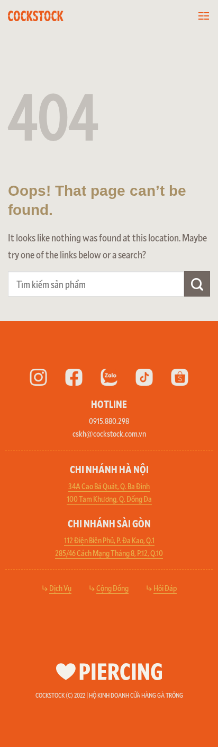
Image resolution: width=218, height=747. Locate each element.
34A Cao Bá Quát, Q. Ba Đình (109, 485)
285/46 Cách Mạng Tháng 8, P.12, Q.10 (109, 552)
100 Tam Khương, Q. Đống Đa (109, 498)
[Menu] (203, 16)
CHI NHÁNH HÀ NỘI (109, 469)
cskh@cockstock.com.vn (109, 433)
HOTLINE (109, 404)
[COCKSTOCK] (51, 16)
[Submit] (197, 284)
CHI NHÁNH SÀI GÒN (109, 523)
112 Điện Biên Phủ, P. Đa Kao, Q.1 (109, 539)
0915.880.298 (109, 420)
